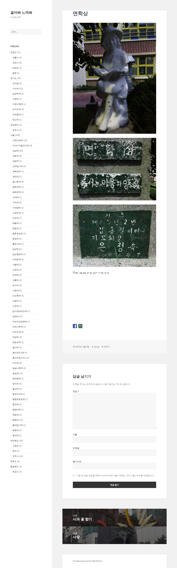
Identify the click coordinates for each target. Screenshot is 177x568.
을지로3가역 (18, 353)
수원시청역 (17, 104)
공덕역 (15, 177)
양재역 (15, 316)
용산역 (15, 347)
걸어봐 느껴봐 (21, 12)
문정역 (15, 239)
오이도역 (16, 109)
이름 (75, 434)
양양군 (15, 68)
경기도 (13, 78)
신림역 (15, 301)
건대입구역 (17, 166)
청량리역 (16, 410)
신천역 (15, 306)
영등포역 (16, 342)
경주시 (15, 130)
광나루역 (16, 182)
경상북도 (14, 125)
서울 (12, 135)
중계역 (15, 404)
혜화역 (15, 420)
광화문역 (16, 192)
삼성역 (15, 249)
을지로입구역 (18, 358)
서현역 (15, 99)
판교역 (15, 120)
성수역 (15, 285)
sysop (97, 346)
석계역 (15, 275)
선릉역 (15, 280)
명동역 (15, 228)
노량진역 (16, 213)
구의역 (15, 202)
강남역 (15, 151)
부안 (14, 451)
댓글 (76, 391)
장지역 (15, 384)
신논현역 (16, 296)
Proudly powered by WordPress (87, 561)
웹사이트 (77, 461)
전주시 (15, 456)
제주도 (13, 461)
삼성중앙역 (17, 254)
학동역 (15, 415)
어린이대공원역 (19, 322)
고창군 (15, 446)
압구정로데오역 (19, 311)
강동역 (15, 156)
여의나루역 (17, 327)
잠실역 (15, 373)
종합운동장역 (18, 399)
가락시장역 (17, 140)
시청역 (15, 290)
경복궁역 (16, 171)
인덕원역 (16, 114)
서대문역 (16, 259)
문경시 (15, 472)
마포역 (15, 218)
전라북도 (14, 441)
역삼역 (15, 337)
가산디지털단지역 (20, 145)
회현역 (15, 430)
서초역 (15, 270)
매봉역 (15, 223)
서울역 (15, 265)
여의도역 (16, 332)
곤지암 (15, 83)
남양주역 (16, 94)
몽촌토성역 (17, 233)
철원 (14, 73)
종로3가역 (17, 394)
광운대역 (16, 187)
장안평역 (16, 378)
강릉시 (15, 57)
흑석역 (15, 435)
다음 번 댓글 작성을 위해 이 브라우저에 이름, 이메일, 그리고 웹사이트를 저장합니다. (115, 475)
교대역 (15, 197)
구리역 (15, 89)
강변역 (15, 161)
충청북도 (14, 466)
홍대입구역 (17, 425)
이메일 (76, 448)
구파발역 (16, 208)
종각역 (15, 389)
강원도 (13, 52)
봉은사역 (16, 244)
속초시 (15, 63)
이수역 (15, 363)
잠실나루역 (17, 368)
